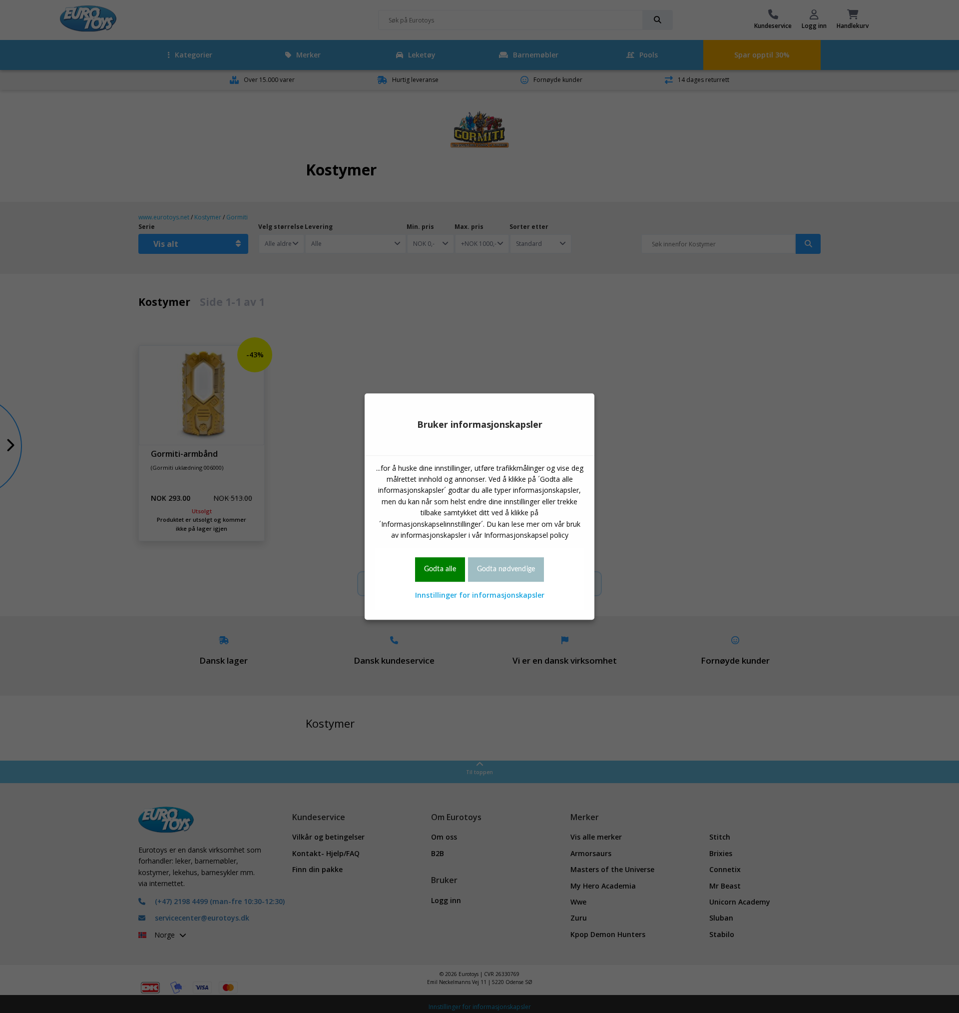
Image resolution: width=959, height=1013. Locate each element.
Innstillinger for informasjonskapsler (479, 595)
